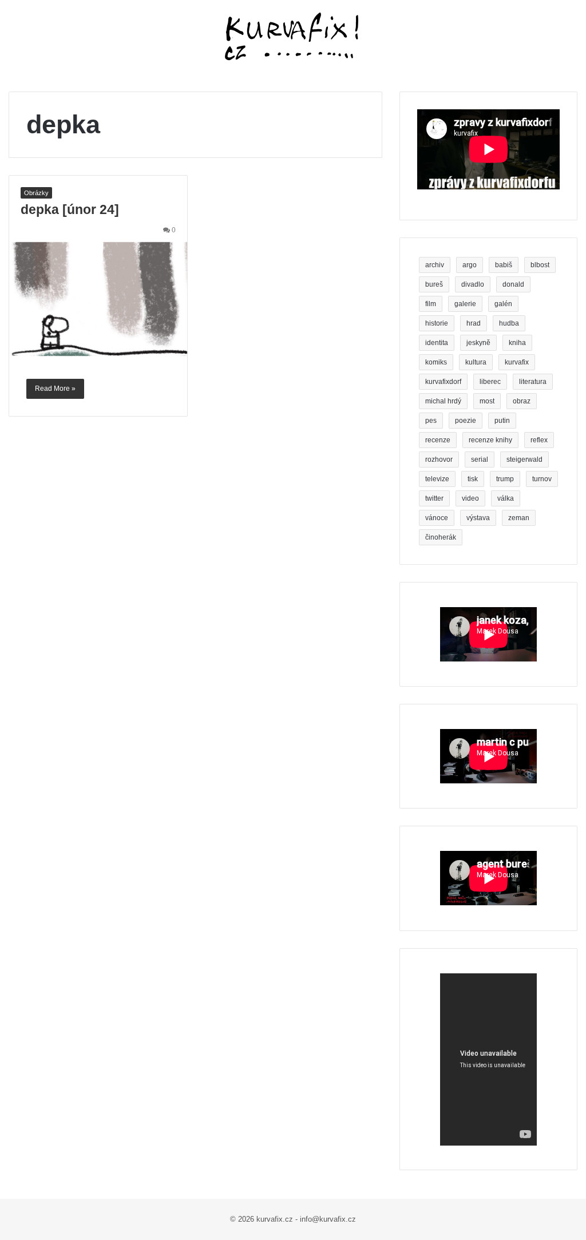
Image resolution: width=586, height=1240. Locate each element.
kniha (517, 343)
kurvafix (517, 362)
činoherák (440, 537)
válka (505, 498)
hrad (473, 323)
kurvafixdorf (443, 382)
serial (479, 459)
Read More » (55, 389)
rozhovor (439, 459)
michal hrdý (443, 401)
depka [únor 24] (70, 209)
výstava (478, 518)
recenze (437, 440)
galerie (465, 304)
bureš (434, 284)
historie (436, 323)
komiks (436, 362)
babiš (503, 265)
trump (505, 479)
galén (503, 304)
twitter (434, 498)
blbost (539, 265)
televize (437, 479)
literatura (533, 382)
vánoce (436, 518)
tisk (473, 479)
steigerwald (524, 459)
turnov (542, 479)
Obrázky (36, 192)
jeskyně (478, 343)
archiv (434, 265)
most (487, 401)
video (470, 498)
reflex (539, 440)
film (430, 304)
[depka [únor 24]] (98, 299)
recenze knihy (490, 440)
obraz (521, 401)
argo (469, 265)
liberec (490, 382)
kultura (475, 362)
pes (431, 421)
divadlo (472, 284)
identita (436, 343)
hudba (509, 323)
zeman (518, 518)
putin (502, 421)
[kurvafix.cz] (293, 37)
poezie (465, 421)
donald (513, 284)
